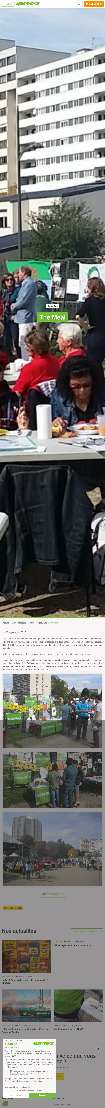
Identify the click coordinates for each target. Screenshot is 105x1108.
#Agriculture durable (13, 908)
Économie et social (61, 1104)
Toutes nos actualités (85, 931)
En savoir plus (50, 893)
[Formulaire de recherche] (79, 4)
